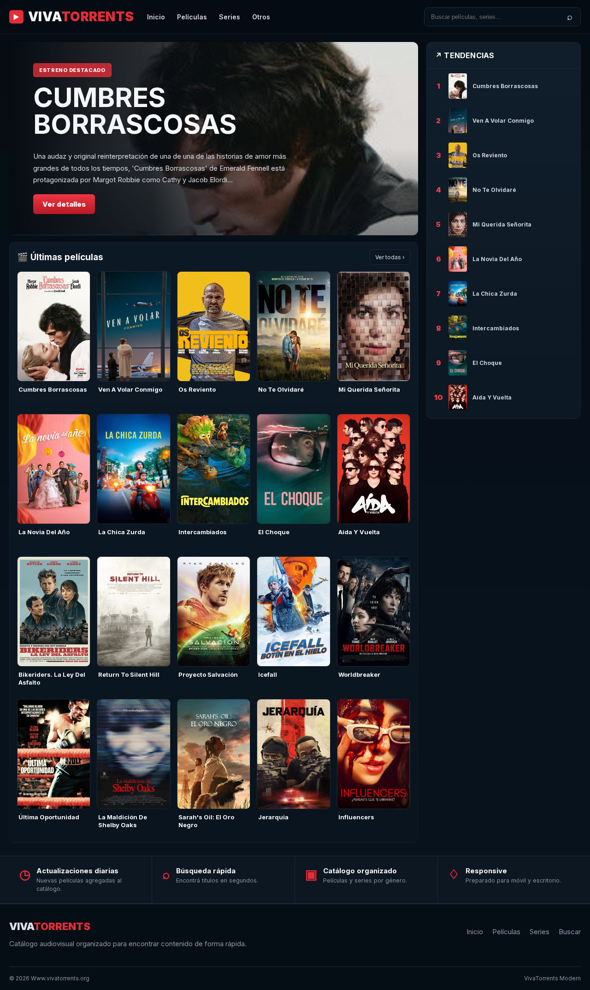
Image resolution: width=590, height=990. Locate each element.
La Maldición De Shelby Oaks (122, 821)
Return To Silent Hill (128, 674)
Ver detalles (64, 204)
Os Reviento (197, 389)
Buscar (570, 931)
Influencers (356, 817)
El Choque (273, 532)
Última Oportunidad (48, 817)
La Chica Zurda (121, 532)
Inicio (156, 17)
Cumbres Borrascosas (52, 389)
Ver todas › (390, 257)
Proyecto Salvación (208, 674)
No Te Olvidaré (281, 389)
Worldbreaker (359, 674)
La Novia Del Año (44, 532)
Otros (261, 17)
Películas (192, 17)
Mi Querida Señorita (369, 389)
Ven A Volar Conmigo (130, 389)
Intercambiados (202, 532)
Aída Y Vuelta (359, 532)
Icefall (267, 674)
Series (229, 17)
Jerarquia (273, 817)
